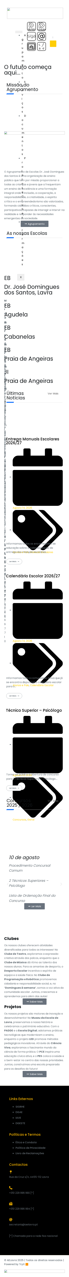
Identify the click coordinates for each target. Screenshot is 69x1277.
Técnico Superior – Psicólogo (34, 710)
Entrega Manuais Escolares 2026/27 (32, 441)
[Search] (53, 44)
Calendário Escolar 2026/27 (33, 576)
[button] (8, 884)
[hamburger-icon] (18, 32)
